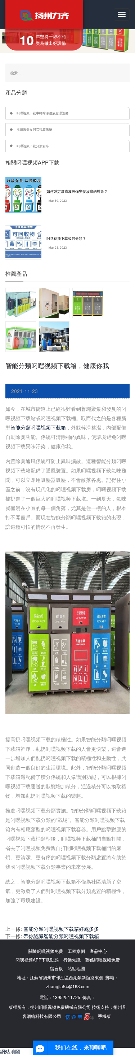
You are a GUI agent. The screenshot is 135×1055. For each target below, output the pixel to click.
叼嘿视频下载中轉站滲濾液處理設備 (42, 112)
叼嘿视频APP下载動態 (37, 959)
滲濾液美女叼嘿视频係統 (34, 129)
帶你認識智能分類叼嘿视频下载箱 (61, 936)
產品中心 (98, 951)
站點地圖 (76, 968)
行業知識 (72, 959)
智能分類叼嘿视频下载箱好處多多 (61, 928)
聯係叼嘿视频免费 (102, 959)
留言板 (56, 968)
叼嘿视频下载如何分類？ (66, 238)
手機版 (104, 1016)
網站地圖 (10, 1051)
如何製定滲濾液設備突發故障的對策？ (77, 191)
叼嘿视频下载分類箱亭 (33, 145)
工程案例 (76, 951)
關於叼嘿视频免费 (45, 951)
